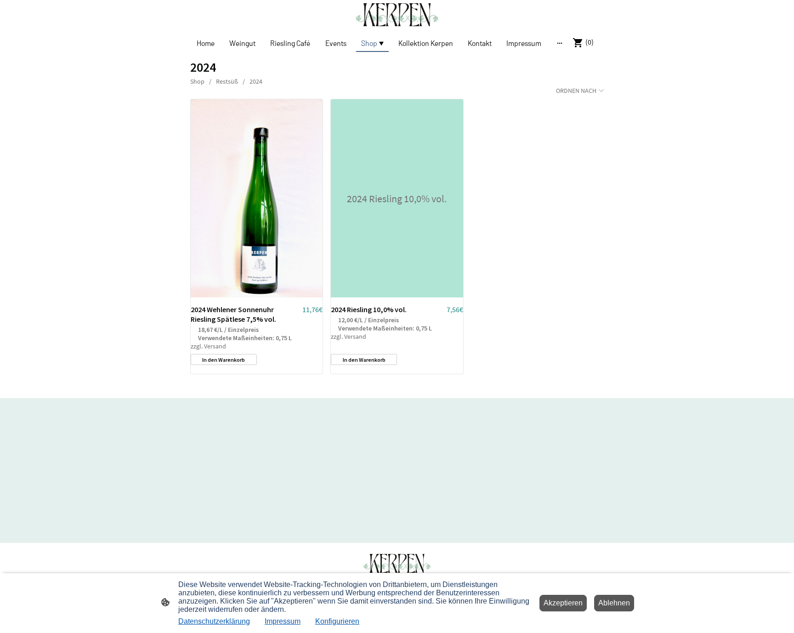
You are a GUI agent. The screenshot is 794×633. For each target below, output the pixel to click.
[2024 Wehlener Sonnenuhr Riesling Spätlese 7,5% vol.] (257, 198)
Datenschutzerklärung (214, 621)
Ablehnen (614, 603)
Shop (197, 81)
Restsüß (227, 81)
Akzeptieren (563, 603)
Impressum (283, 621)
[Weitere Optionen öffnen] (559, 42)
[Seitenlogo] (397, 14)
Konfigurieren (337, 621)
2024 (256, 81)
